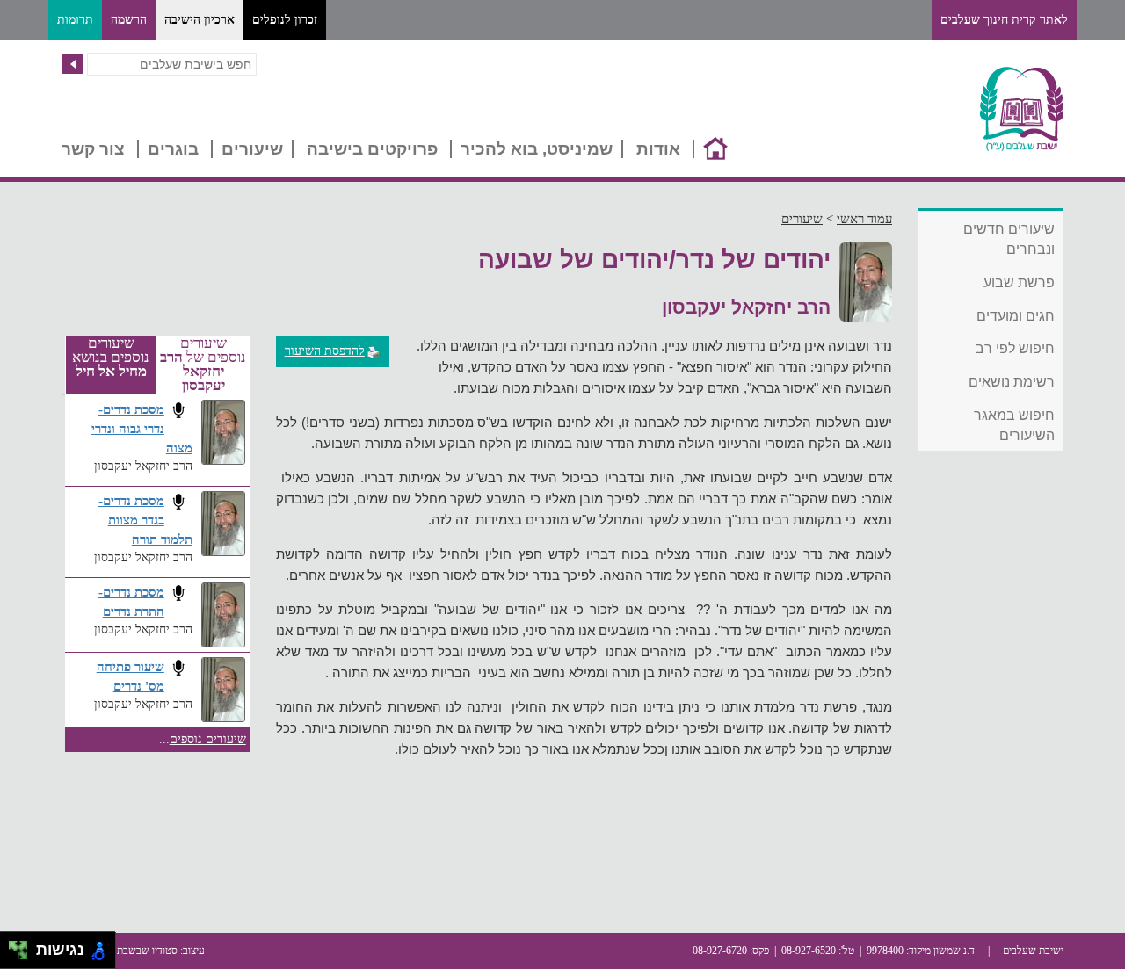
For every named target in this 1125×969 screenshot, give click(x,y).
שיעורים (252, 149)
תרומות (75, 19)
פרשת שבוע (1019, 282)
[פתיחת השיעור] (178, 410)
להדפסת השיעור (325, 351)
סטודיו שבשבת (147, 950)
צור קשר (93, 149)
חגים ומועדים (1015, 315)
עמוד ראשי (864, 219)
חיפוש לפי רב (1015, 348)
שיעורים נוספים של (203, 365)
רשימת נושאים (1012, 381)
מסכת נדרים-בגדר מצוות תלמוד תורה (145, 519)
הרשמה (129, 19)
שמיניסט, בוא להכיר (537, 149)
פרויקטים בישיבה (372, 149)
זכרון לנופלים (284, 19)
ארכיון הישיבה (199, 19)
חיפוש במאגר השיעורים (1014, 425)
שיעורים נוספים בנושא (110, 358)
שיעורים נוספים (208, 739)
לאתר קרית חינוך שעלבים (1004, 19)
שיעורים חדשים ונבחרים (1009, 239)
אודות (658, 149)
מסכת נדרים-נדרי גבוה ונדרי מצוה (141, 428)
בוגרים (173, 149)
